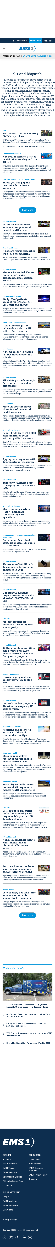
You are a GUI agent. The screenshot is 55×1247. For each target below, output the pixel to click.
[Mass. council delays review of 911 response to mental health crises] (44, 755)
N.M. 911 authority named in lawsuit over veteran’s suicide (18, 354)
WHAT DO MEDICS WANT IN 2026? (39, 56)
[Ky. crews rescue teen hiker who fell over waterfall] (44, 250)
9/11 (4, 131)
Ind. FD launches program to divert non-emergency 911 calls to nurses (19, 706)
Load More (27, 210)
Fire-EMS (6, 619)
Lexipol (19, 1230)
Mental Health (8, 890)
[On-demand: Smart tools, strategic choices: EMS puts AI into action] (44, 537)
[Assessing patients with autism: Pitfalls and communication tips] (44, 729)
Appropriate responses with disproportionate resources (19, 460)
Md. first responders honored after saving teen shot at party (18, 624)
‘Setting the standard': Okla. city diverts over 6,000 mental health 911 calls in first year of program (19, 652)
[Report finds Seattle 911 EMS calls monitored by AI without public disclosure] (44, 432)
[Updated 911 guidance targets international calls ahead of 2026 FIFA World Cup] (44, 592)
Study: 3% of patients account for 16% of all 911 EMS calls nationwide (17, 302)
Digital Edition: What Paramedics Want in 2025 (28, 1043)
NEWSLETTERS (22, 41)
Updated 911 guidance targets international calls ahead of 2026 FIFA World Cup (18, 597)
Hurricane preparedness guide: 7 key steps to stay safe (17, 680)
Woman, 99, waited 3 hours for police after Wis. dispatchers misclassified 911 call (18, 276)
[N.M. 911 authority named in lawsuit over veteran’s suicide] (44, 351)
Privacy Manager (10, 1219)
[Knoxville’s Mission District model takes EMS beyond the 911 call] (46, 156)
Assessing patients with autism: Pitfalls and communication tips (17, 732)
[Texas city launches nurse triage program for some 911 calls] (44, 482)
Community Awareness (12, 154)
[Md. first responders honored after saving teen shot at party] (44, 621)
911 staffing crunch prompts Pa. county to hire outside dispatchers (19, 383)
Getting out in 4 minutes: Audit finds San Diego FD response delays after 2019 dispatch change (18, 815)
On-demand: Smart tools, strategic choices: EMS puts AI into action (19, 543)
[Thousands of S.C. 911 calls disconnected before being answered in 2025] (44, 563)
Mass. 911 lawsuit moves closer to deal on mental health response (17, 409)
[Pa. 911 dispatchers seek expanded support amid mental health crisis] (44, 224)
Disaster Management (11, 674)
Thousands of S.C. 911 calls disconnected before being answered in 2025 (18, 567)
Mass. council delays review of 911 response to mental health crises (17, 758)
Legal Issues (8, 349)
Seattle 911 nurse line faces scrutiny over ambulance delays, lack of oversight (18, 869)
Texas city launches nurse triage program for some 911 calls (19, 485)
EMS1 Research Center (12, 296)
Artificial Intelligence (11, 430)
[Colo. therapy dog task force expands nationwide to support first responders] (44, 892)
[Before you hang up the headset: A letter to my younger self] (46, 182)
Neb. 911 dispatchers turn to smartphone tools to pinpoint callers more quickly (19, 844)
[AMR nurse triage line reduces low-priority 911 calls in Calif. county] (44, 325)
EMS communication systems (27, 106)
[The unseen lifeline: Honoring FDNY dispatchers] (46, 133)
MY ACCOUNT (35, 41)
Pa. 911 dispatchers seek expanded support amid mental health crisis (17, 227)
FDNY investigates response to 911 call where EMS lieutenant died (29, 1034)
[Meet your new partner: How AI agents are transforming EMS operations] (44, 508)
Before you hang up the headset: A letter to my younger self (16, 185)
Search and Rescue (10, 248)
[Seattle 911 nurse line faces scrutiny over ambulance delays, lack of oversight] (44, 868)
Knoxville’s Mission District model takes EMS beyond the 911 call (20, 159)
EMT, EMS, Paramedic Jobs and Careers (19, 180)
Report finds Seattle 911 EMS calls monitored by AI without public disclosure (19, 435)
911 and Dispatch (9, 222)
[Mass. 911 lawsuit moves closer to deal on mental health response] (44, 406)
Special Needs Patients (12, 727)
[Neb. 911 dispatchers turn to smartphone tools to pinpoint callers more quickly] (44, 839)
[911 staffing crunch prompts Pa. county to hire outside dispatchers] (44, 379)
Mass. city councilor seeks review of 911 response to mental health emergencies (19, 787)
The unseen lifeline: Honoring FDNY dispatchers (20, 135)
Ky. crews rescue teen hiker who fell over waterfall (19, 252)
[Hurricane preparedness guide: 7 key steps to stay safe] (44, 676)
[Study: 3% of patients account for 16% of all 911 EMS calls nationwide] (44, 298)
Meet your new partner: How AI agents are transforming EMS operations (16, 513)
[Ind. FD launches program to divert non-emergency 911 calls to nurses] (44, 702)
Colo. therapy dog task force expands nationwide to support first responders (19, 895)
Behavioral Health (10, 753)
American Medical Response (14, 323)
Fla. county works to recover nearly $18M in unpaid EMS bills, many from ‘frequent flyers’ (27, 1006)
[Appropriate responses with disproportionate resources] (44, 458)
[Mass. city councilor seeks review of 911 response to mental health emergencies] (44, 783)
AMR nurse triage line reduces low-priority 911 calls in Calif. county (17, 328)
